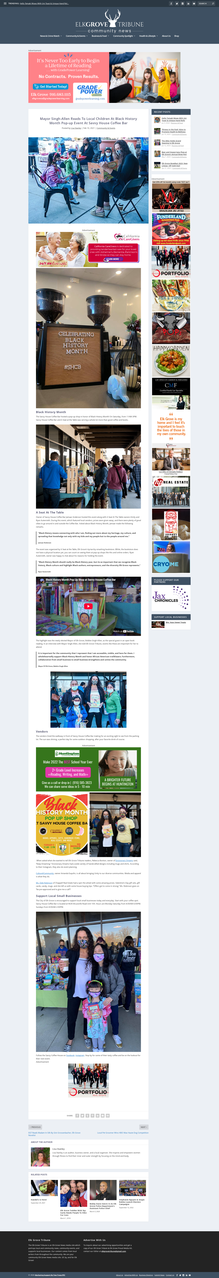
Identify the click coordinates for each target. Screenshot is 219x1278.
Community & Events (75, 36)
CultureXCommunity (45, 873)
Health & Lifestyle (147, 36)
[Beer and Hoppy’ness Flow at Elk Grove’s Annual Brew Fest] (157, 154)
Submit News (159, 1275)
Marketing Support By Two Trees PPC (50, 1275)
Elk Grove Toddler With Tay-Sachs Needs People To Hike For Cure (73, 1212)
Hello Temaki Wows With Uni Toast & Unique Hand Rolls (174, 119)
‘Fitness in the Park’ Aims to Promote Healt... (39, 3)
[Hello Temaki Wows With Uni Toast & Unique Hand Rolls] (157, 120)
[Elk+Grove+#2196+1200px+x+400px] (104, 78)
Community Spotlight (123, 36)
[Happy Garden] (171, 376)
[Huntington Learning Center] (88, 790)
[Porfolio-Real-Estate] (88, 1096)
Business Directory (146, 1275)
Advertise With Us (131, 1275)
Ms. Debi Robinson (44, 883)
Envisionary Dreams (124, 860)
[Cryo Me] (171, 572)
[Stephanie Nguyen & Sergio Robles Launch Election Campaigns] (132, 1188)
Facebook (70, 1055)
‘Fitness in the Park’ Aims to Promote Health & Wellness (174, 130)
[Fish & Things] (171, 311)
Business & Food (99, 36)
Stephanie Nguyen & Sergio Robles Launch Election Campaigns (132, 1201)
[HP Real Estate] (171, 507)
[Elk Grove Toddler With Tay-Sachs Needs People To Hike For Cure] (73, 1193)
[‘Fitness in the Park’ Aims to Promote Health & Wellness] (157, 131)
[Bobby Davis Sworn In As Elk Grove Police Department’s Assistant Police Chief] (103, 1190)
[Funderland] (171, 244)
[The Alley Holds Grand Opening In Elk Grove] (157, 142)
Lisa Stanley (76, 128)
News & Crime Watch (49, 36)
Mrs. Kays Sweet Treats (176, 622)
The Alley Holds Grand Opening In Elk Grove (171, 142)
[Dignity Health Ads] (171, 441)
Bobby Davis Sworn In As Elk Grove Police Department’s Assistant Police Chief (103, 1206)
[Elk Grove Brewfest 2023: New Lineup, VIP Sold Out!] (157, 165)
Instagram (80, 1055)
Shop (176, 36)
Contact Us (170, 1275)
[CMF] (171, 409)
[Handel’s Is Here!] (44, 1188)
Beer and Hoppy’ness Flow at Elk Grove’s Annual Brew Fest (174, 153)
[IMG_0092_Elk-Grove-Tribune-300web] (171, 539)
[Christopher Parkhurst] (171, 474)
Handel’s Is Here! (39, 1199)
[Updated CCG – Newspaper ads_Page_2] (88, 266)
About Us (166, 36)
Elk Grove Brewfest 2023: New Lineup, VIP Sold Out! (174, 164)
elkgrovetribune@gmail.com (113, 1251)
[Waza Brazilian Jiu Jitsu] (171, 211)
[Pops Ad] (171, 343)
